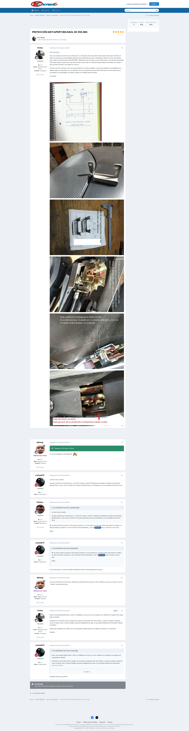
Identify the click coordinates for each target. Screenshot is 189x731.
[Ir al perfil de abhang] (40, 449)
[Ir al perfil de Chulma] (40, 509)
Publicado (59, 48)
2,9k (40, 519)
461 (41, 492)
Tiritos (40, 48)
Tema (78, 722)
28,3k (41, 459)
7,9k (40, 65)
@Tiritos (97, 527)
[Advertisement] (78, 23)
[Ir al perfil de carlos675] (40, 482)
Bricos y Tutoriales (60, 40)
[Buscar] (157, 10)
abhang (40, 442)
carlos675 (39, 475)
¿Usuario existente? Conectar (137, 4)
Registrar (154, 4)
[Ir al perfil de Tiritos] (34, 39)
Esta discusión (148, 10)
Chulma (40, 502)
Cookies (110, 722)
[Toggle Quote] (52, 507)
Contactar (102, 722)
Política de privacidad (90, 722)
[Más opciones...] (122, 48)
